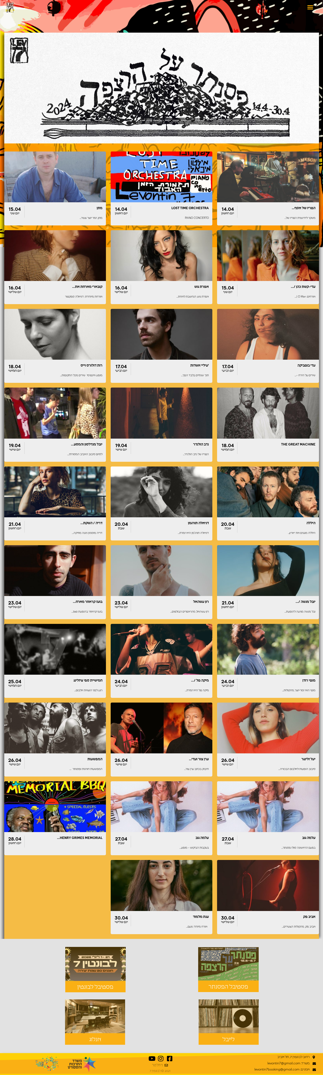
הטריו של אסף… (303, 208)
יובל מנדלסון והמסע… (86, 444)
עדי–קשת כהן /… (303, 287)
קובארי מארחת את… (87, 287)
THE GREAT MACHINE (298, 444)
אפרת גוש (201, 287)
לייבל (229, 1039)
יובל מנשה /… (305, 602)
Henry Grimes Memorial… (79, 838)
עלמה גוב (308, 838)
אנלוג (95, 1039)
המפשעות (94, 759)
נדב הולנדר (201, 444)
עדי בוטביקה (306, 365)
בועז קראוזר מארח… (87, 602)
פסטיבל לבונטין (95, 987)
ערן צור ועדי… (199, 759)
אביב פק (309, 917)
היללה (310, 523)
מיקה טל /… (200, 680)
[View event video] (49, 194)
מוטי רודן (308, 680)
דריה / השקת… (91, 523)
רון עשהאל (201, 602)
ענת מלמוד (201, 917)
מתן (99, 208)
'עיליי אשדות (199, 365)
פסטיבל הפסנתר (228, 987)
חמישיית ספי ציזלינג (88, 680)
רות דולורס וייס (91, 365)
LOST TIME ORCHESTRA (190, 208)
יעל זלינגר (308, 759)
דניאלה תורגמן (198, 523)
